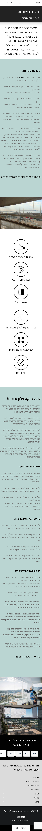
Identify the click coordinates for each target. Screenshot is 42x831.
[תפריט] (20, 3)
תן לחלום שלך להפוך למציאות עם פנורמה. (20, 176)
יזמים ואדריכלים (32, 781)
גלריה (37, 793)
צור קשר (36, 797)
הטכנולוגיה (35, 789)
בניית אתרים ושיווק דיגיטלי (21, 820)
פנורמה (22, 77)
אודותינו (36, 777)
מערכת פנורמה (33, 785)
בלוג (37, 801)
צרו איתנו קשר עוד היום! (27, 656)
